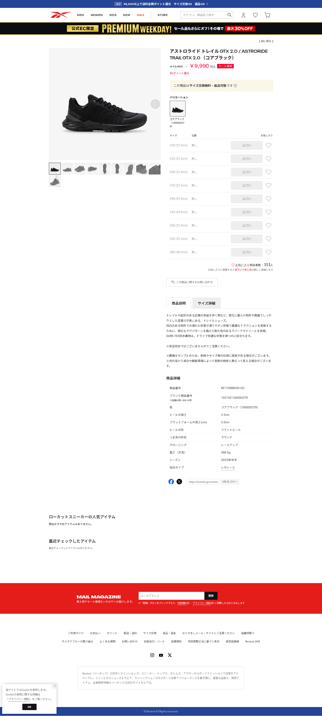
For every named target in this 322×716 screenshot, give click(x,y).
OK (29, 707)
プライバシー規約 (202, 603)
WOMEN (97, 15)
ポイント (112, 633)
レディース (228, 467)
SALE (140, 15)
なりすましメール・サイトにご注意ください (208, 633)
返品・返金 (169, 633)
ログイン (243, 15)
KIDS (113, 15)
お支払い (95, 633)
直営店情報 (232, 641)
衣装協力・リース (154, 641)
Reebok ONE (252, 641)
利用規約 (182, 603)
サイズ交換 (149, 633)
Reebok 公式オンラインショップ (61, 15)
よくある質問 (107, 641)
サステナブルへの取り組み (77, 641)
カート (267, 15)
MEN (80, 15)
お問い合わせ (130, 641)
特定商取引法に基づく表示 (203, 641)
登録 (211, 595)
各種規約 (176, 641)
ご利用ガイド (76, 633)
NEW (126, 15)
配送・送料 (130, 633)
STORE (163, 15)
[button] (155, 104)
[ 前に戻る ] (266, 41)
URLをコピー (229, 481)
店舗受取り (247, 633)
